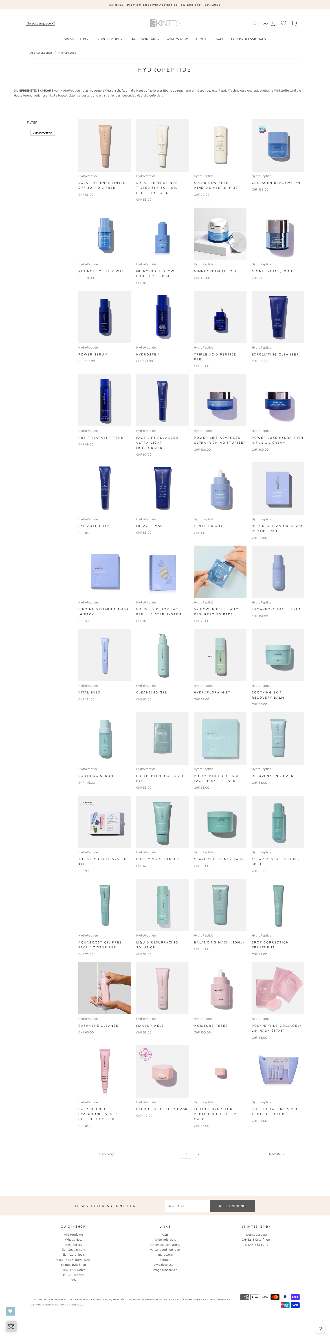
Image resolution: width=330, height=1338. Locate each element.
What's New (73, 1239)
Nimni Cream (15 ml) (215, 271)
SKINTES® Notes (73, 1270)
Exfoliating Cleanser (275, 354)
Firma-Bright (208, 526)
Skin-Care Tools (73, 1254)
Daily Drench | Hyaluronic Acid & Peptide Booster (98, 1114)
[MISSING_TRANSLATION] (253, 23)
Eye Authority (93, 526)
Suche (264, 24)
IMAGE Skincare (143, 39)
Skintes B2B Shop (73, 1264)
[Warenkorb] (294, 23)
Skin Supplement (73, 1249)
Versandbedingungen (165, 1249)
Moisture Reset (211, 1025)
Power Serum (93, 354)
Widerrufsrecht (165, 1239)
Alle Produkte (73, 1234)
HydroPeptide (107, 39)
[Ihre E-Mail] (187, 1206)
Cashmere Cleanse (98, 1025)
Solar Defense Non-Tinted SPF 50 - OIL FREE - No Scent (158, 188)
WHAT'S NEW (177, 39)
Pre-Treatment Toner (102, 437)
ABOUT (201, 39)
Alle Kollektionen (41, 52)
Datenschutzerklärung (165, 1244)
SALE (220, 39)
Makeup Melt (150, 1025)
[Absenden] (257, 24)
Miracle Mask (151, 526)
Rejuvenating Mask (273, 776)
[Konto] (273, 23)
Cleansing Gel (151, 692)
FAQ (73, 1279)
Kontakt (165, 1259)
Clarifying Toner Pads (219, 859)
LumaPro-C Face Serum (277, 609)
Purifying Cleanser (157, 859)
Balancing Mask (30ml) (219, 942)
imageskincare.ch (165, 1270)
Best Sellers (73, 1244)
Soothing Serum (96, 776)
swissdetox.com (165, 1264)
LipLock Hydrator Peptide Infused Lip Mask (215, 1114)
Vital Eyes (89, 692)
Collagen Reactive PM (276, 182)
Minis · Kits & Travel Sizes (73, 1259)
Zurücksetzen (42, 133)
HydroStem (148, 354)
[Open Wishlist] (10, 1311)
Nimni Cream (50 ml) (273, 271)
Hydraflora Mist (212, 692)
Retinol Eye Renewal (101, 271)
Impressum (165, 1254)
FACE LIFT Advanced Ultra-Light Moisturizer (157, 443)
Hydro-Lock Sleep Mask (162, 1109)
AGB (165, 1234)
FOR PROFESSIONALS (248, 39)
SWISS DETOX (75, 39)
